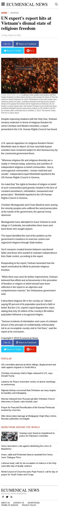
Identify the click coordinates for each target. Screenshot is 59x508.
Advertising (34, 503)
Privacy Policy (29, 505)
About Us (5, 503)
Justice (14, 13)
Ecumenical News (27, 4)
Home (4, 13)
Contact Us (18, 503)
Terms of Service (9, 505)
